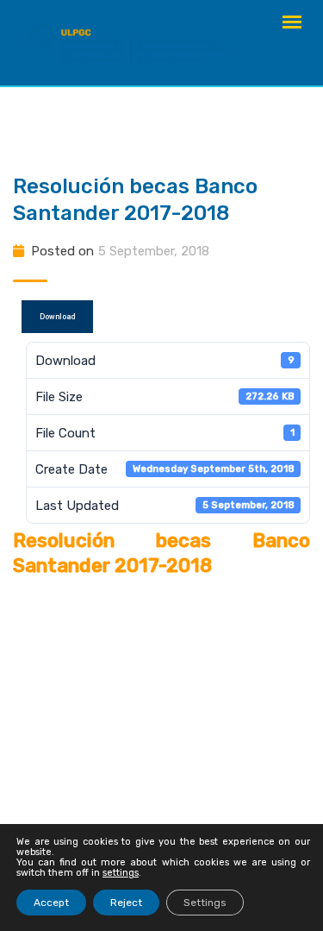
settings (120, 873)
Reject (126, 902)
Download (57, 316)
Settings (205, 902)
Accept (51, 902)
